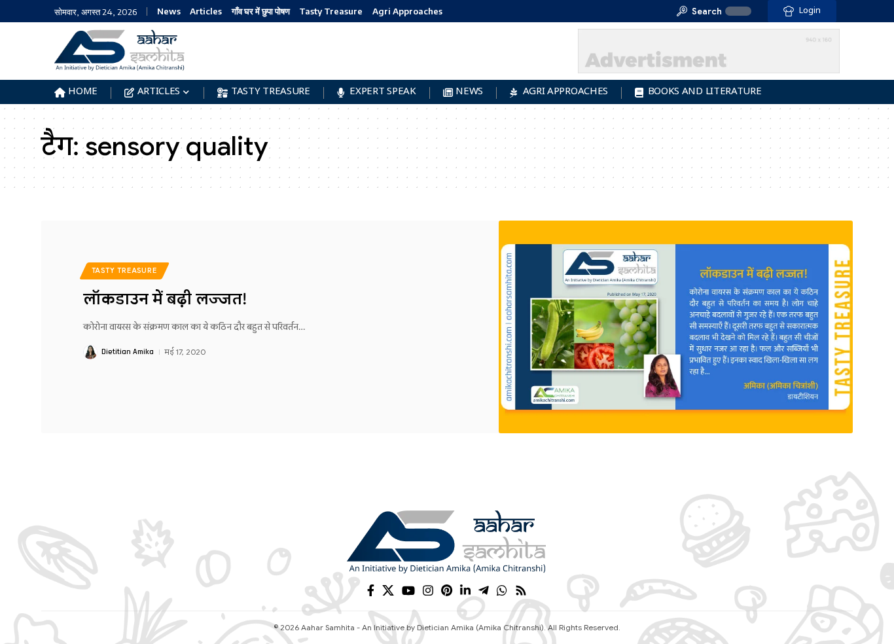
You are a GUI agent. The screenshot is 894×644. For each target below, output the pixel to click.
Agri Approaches (407, 11)
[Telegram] (483, 591)
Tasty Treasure (331, 11)
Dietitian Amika (127, 352)
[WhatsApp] (501, 591)
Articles (206, 11)
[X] (388, 591)
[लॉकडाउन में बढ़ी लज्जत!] (676, 327)
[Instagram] (428, 591)
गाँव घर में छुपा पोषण (261, 11)
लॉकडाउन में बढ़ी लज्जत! (165, 299)
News (169, 11)
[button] (699, 11)
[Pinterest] (447, 591)
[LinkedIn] (465, 591)
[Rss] (521, 591)
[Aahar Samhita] (447, 541)
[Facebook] (371, 591)
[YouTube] (408, 591)
